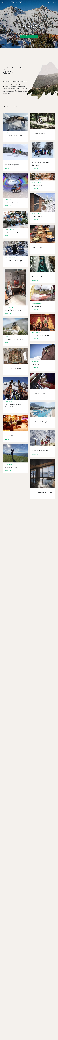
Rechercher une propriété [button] (26, 36)
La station (18, 56)
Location (3, 56)
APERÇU (11, 56)
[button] (15, 136)
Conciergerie (40, 56)
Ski (24, 56)
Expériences (31, 56)
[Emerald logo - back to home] (12, 2)
